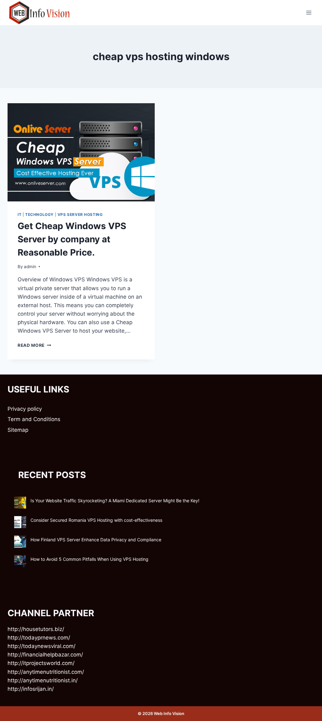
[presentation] (81, 152)
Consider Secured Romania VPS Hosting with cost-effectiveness (96, 520)
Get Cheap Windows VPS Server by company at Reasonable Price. (72, 239)
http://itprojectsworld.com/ (41, 663)
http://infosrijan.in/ (31, 689)
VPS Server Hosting (80, 214)
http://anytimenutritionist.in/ (43, 680)
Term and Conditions (34, 419)
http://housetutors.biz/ (36, 629)
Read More (34, 345)
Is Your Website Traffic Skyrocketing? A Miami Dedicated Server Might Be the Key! (115, 500)
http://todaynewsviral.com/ (41, 646)
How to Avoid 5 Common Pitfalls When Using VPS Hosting (89, 559)
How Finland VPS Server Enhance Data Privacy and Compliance (96, 539)
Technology (39, 214)
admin (30, 266)
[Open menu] (308, 12)
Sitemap (18, 430)
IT (19, 214)
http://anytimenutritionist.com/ (46, 672)
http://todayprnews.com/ (39, 637)
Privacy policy (25, 409)
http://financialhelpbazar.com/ (45, 654)
